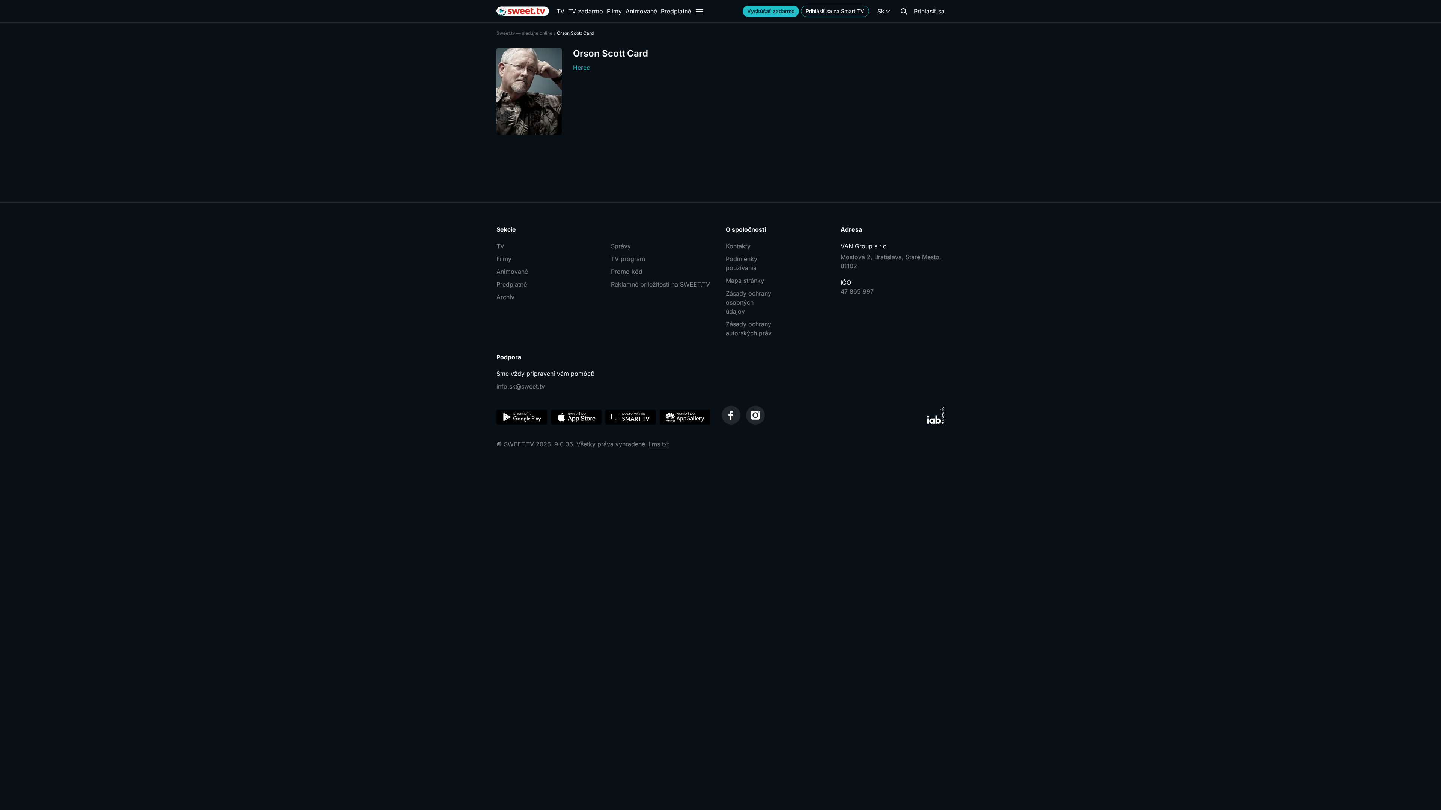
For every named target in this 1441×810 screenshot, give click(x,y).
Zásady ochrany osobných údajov (748, 302)
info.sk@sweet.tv (520, 386)
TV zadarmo (585, 11)
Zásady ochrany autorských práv (749, 328)
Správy (621, 246)
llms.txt (659, 444)
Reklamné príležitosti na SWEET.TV (660, 284)
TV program (628, 258)
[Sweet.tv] (522, 11)
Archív (505, 297)
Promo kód (626, 271)
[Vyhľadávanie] (903, 11)
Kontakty (738, 246)
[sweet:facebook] (731, 415)
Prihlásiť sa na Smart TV (835, 11)
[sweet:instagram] (755, 415)
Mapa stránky (745, 280)
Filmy (614, 11)
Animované (641, 11)
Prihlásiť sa (929, 11)
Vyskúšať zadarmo (770, 11)
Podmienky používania (741, 263)
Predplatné (676, 11)
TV (560, 11)
